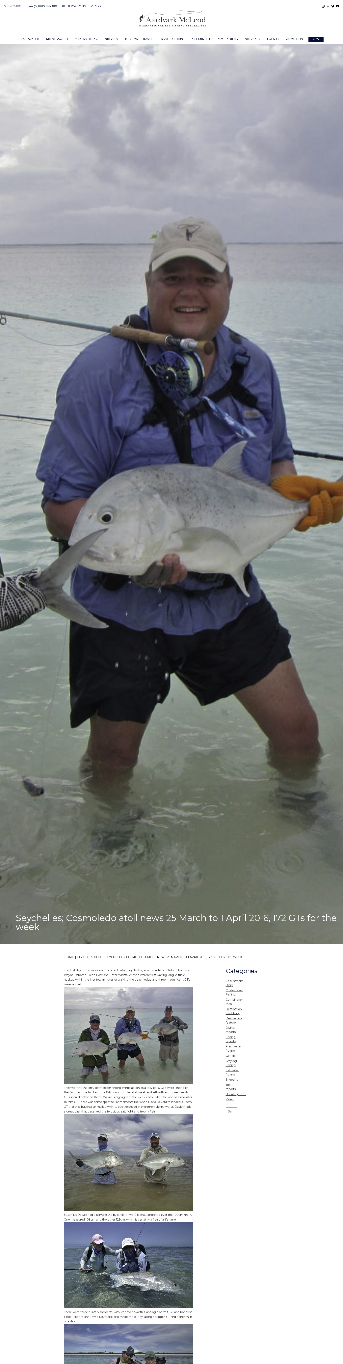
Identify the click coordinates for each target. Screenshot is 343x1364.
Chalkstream (86, 39)
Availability (228, 39)
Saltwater (30, 39)
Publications (74, 6)
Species (111, 39)
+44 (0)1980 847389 (42, 6)
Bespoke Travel (139, 39)
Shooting (232, 1079)
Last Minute (200, 39)
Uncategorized (236, 1094)
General (231, 1056)
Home (69, 957)
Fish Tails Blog (89, 957)
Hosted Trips (171, 39)
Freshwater (57, 39)
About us (294, 39)
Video (96, 6)
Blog (316, 39)
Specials (252, 39)
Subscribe (13, 6)
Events (273, 39)
